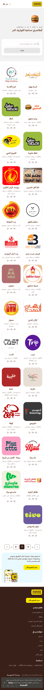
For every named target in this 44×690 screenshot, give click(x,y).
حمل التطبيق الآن (31, 567)
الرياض (40, 645)
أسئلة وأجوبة (38, 665)
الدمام (40, 636)
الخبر (28, 27)
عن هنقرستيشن (37, 612)
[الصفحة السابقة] (37, 546)
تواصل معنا (12, 665)
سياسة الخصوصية (13, 675)
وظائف (40, 617)
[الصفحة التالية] (7, 546)
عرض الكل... (38, 654)
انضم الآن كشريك (36, 626)
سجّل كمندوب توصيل (35, 621)
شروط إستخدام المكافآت (25, 665)
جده (41, 641)
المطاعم (34, 27)
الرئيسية (40, 27)
